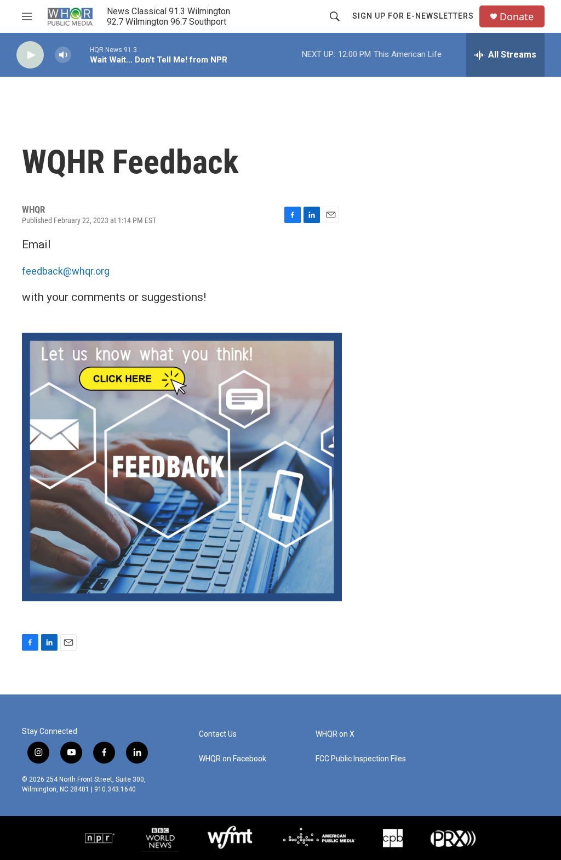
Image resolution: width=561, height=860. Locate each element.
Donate (517, 16)
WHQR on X (335, 734)
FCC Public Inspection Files (361, 759)
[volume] (63, 55)
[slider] (80, 54)
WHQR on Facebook (232, 759)
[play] (30, 55)
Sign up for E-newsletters (413, 16)
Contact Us (218, 734)
